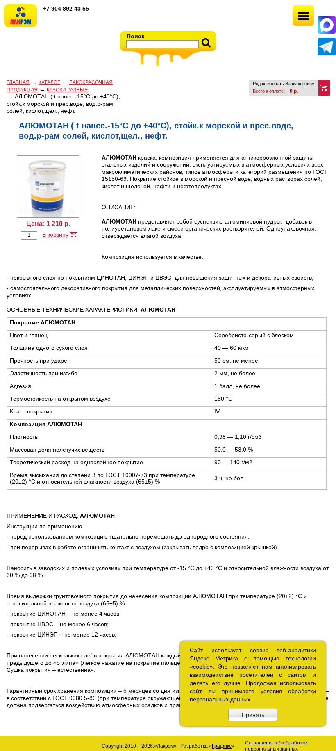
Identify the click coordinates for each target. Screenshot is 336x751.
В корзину (55, 234)
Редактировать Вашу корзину (283, 83)
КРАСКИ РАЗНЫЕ (67, 90)
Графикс (222, 746)
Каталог (49, 82)
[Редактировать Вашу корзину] (324, 88)
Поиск (135, 36)
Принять (253, 715)
